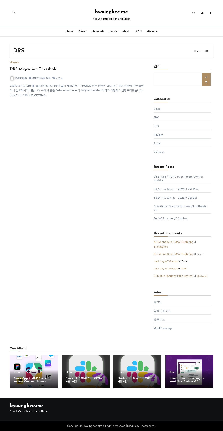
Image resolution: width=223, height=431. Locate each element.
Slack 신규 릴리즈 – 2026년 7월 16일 (176, 189)
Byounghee (21, 78)
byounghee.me (111, 12)
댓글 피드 (159, 319)
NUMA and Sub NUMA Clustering (173, 242)
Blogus (131, 426)
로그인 (158, 302)
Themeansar (147, 426)
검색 (157, 66)
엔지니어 (202, 275)
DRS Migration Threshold (33, 69)
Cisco (157, 108)
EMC (156, 117)
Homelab (98, 31)
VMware (14, 62)
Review (113, 31)
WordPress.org (163, 328)
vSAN (138, 31)
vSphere (152, 31)
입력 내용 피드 (162, 310)
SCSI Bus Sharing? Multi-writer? (173, 275)
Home (70, 31)
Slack (126, 31)
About (83, 31)
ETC (156, 126)
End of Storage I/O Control (170, 218)
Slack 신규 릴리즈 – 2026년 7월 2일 (175, 197)
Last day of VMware (166, 261)
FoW (183, 268)
